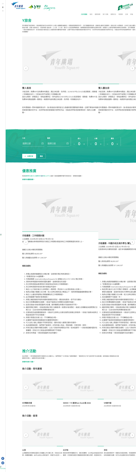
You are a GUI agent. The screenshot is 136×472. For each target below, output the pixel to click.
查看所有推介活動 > (28, 362)
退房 (48, 138)
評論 (131, 14)
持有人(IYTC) (46, 176)
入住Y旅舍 (84, 14)
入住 (23, 138)
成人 (79, 138)
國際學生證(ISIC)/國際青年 (33, 176)
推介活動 (105, 14)
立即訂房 (30, 156)
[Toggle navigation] (3, 234)
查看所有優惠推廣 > (28, 179)
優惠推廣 (97, 14)
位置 (126, 14)
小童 (95, 138)
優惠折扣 (113, 14)
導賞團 (121, 14)
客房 (91, 14)
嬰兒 (112, 138)
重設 (41, 156)
